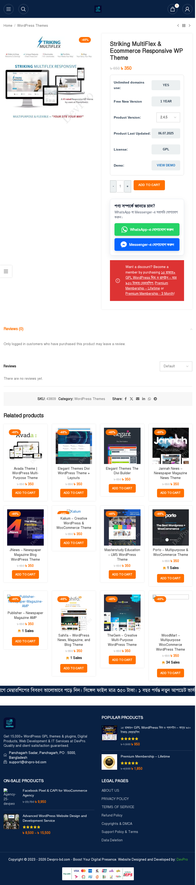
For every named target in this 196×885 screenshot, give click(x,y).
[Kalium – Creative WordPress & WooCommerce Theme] (74, 511)
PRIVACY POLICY (115, 799)
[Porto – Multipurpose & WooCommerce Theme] (170, 527)
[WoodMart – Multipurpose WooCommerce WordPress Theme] (170, 613)
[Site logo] (98, 9)
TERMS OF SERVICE (118, 807)
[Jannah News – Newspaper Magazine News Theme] (170, 446)
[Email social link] (138, 399)
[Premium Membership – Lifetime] (109, 762)
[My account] (187, 9)
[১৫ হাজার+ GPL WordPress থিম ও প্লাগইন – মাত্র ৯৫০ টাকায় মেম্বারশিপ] (109, 736)
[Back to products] (184, 26)
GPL (166, 149)
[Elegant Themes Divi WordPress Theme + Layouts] (74, 446)
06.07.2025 (166, 133)
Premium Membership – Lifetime (145, 756)
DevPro (182, 860)
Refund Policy (112, 815)
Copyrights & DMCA (117, 824)
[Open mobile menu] (8, 9)
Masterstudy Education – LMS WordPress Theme (122, 554)
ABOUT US (110, 791)
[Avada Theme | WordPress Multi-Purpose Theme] (25, 446)
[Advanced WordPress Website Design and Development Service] (11, 824)
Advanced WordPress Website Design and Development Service (55, 818)
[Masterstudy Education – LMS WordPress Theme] (122, 527)
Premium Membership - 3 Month (149, 294)
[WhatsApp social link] (149, 399)
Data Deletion (112, 840)
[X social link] (131, 399)
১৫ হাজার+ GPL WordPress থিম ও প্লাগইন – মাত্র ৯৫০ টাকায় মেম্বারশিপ (151, 277)
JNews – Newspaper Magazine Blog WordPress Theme (25, 554)
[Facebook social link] (125, 399)
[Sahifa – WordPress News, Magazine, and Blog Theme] (74, 613)
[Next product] (189, 26)
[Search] (23, 9)
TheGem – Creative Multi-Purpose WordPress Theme (122, 640)
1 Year (166, 101)
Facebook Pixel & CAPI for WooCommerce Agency (55, 793)
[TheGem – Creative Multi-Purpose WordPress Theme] (122, 613)
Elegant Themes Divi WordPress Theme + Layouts (74, 473)
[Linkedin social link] (144, 399)
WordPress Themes (32, 26)
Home (8, 26)
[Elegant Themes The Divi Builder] (122, 446)
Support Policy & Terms (120, 832)
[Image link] (10, 723)
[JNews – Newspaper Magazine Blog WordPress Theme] (25, 527)
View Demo (166, 165)
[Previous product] (178, 26)
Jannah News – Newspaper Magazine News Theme (170, 473)
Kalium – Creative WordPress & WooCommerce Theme (73, 523)
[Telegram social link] (155, 399)
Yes (166, 85)
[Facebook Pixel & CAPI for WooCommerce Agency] (11, 797)
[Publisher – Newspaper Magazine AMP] (25, 602)
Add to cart (149, 185)
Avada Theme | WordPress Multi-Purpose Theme (25, 473)
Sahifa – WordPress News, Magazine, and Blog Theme (74, 640)
